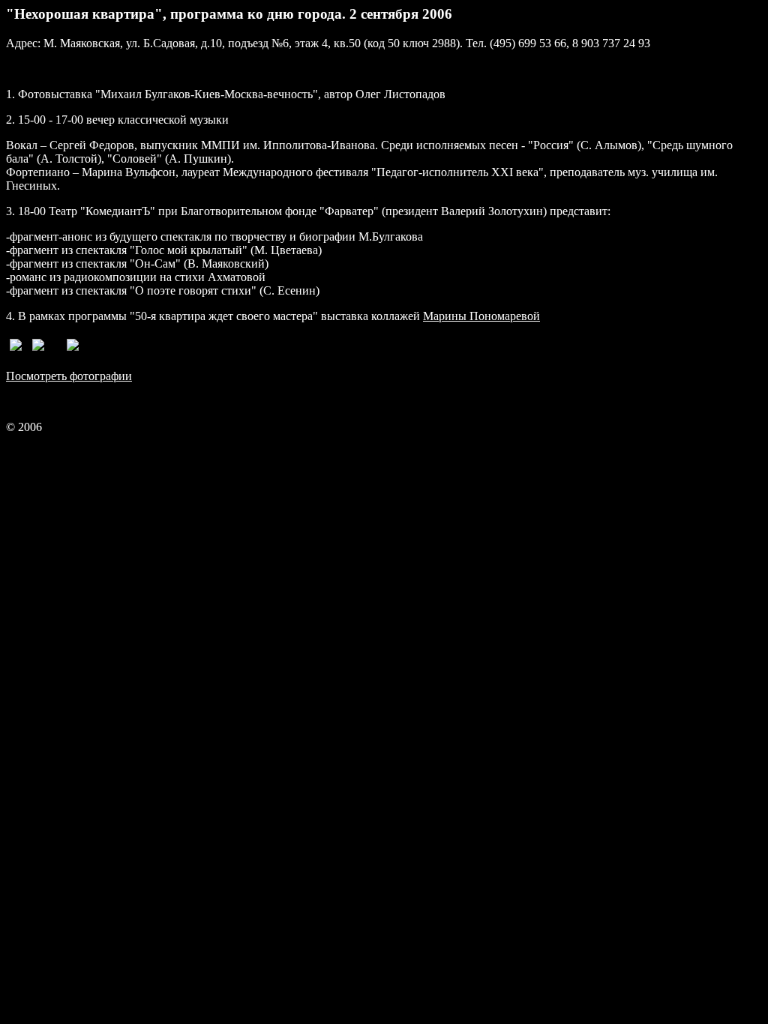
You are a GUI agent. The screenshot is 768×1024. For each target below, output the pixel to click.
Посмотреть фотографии (69, 376)
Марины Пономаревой (481, 316)
